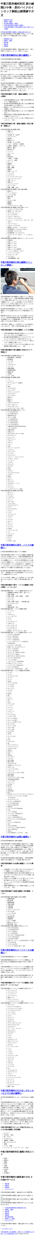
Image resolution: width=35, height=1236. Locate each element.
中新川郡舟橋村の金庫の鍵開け (15, 837)
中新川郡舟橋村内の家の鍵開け (15, 55)
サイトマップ (9, 1189)
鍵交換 (6, 42)
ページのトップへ (7, 1228)
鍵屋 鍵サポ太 (8, 39)
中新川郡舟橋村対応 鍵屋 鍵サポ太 (15, 1207)
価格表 (6, 46)
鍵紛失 (6, 44)
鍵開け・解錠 (8, 40)
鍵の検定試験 (9, 1217)
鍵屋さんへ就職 (10, 1218)
